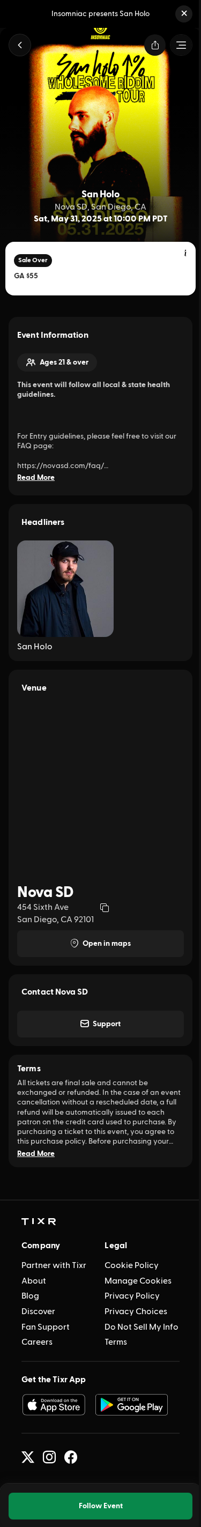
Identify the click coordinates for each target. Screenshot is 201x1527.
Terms (116, 1342)
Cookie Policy (132, 1265)
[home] (38, 1222)
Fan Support (45, 1327)
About (33, 1281)
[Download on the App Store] (53, 1404)
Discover (38, 1311)
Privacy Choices (136, 1311)
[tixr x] (27, 1457)
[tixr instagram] (49, 1457)
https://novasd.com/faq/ (60, 466)
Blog (30, 1296)
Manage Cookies (138, 1281)
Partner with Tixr (53, 1265)
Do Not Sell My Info (141, 1327)
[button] (183, 14)
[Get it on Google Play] (131, 1404)
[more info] (186, 253)
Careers (37, 1342)
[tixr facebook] (70, 1457)
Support (107, 1024)
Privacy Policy (132, 1296)
